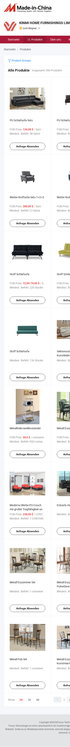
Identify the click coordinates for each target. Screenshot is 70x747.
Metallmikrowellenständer (25, 428)
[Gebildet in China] (28, 7)
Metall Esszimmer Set (22, 582)
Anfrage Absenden (27, 146)
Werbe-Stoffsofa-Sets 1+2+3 (27, 197)
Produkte (36, 39)
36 (29, 699)
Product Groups (21, 60)
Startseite (13, 39)
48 (37, 699)
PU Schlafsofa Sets (21, 120)
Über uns (55, 39)
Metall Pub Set (18, 659)
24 (21, 699)
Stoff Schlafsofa (19, 274)
